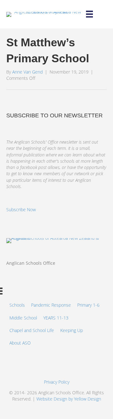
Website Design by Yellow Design (68, 399)
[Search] (106, 14)
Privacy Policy (56, 382)
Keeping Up (71, 330)
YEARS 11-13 (55, 318)
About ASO (20, 343)
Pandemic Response (51, 305)
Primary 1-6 (88, 305)
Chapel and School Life (31, 330)
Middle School (23, 318)
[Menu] (89, 14)
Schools (17, 305)
